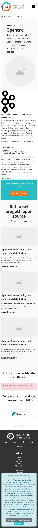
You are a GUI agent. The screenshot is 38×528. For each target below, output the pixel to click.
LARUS (19, 468)
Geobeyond (19, 472)
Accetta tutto (19, 523)
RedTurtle (19, 461)
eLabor (19, 464)
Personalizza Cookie (24, 520)
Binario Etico (19, 470)
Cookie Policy (24, 516)
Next (33, 414)
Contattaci (19, 446)
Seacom (19, 457)
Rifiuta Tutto (11, 520)
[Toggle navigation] (34, 6)
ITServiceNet (19, 466)
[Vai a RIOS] (13, 6)
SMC (19, 459)
